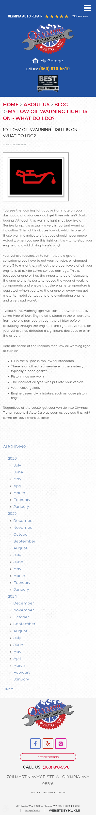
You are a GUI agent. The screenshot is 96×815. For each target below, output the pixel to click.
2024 (12, 596)
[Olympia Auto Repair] (48, 38)
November (24, 527)
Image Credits (32, 810)
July (17, 465)
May (17, 479)
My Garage (51, 61)
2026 (12, 458)
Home (11, 104)
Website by (64, 810)
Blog (61, 104)
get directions (48, 757)
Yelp (48, 743)
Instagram (60, 743)
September (24, 541)
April (17, 486)
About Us (36, 104)
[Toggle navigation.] (87, 8)
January (21, 507)
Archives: (14, 446)
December (24, 521)
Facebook (35, 743)
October (21, 534)
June (18, 472)
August (20, 548)
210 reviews (80, 16)
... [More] (8, 689)
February (22, 500)
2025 (12, 513)
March (19, 493)
